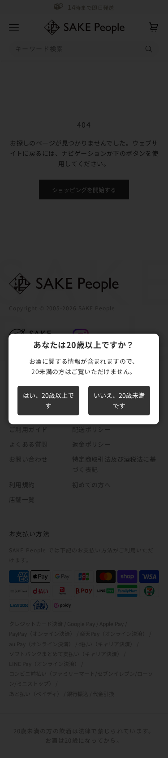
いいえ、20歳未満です (119, 400)
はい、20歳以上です (48, 400)
